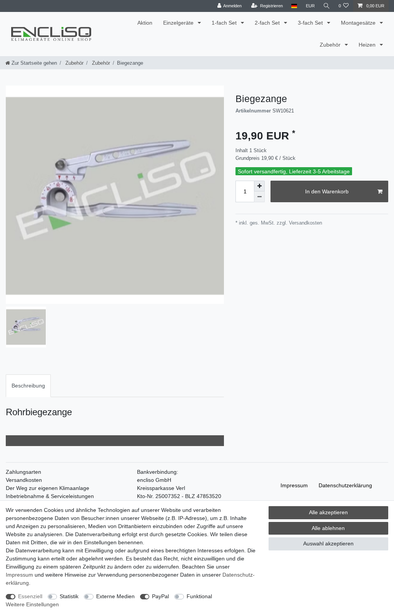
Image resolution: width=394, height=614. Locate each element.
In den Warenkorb (327, 191)
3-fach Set (311, 23)
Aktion (144, 23)
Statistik (69, 596)
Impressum (294, 485)
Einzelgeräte (179, 23)
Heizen (368, 45)
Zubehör (331, 45)
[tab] (28, 385)
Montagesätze (359, 23)
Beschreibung (28, 385)
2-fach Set (268, 23)
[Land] (294, 6)
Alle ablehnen (328, 528)
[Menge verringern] (259, 196)
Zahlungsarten (23, 472)
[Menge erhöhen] (259, 186)
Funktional (199, 596)
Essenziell (30, 596)
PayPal (160, 596)
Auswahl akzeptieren (328, 543)
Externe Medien (115, 596)
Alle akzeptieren (328, 512)
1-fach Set (225, 23)
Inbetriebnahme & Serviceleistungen (50, 496)
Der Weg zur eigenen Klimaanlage (47, 488)
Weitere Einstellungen (32, 604)
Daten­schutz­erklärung (345, 485)
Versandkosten (24, 480)
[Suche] (326, 6)
